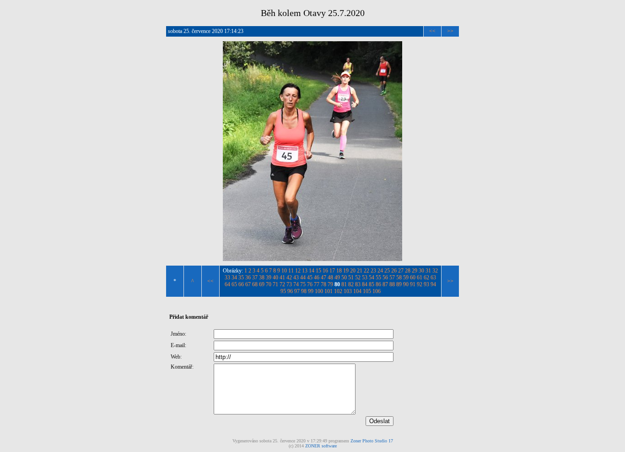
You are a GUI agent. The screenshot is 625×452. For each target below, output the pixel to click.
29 (414, 270)
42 (289, 277)
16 (325, 270)
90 (406, 284)
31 (428, 270)
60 (412, 277)
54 (371, 277)
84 (364, 284)
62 (426, 277)
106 (376, 291)
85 (371, 284)
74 (296, 284)
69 (261, 284)
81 (344, 284)
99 (310, 291)
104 (357, 291)
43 (296, 277)
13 (304, 270)
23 (373, 270)
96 (290, 291)
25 (387, 270)
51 (351, 277)
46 (316, 277)
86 (378, 284)
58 (399, 277)
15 (318, 270)
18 (339, 270)
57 (392, 277)
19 (346, 270)
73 (289, 284)
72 (282, 284)
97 (297, 291)
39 (268, 277)
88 (392, 284)
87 (385, 284)
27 (401, 270)
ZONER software (321, 445)
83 (358, 284)
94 (433, 284)
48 (330, 277)
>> (450, 31)
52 (358, 277)
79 (330, 284)
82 (351, 284)
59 (406, 277)
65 (234, 284)
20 (353, 270)
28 (407, 270)
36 (248, 277)
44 (303, 277)
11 (291, 270)
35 (241, 277)
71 (275, 284)
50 (344, 277)
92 (419, 284)
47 (323, 277)
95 (283, 291)
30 (421, 270)
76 (309, 284)
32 (435, 270)
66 (241, 284)
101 (328, 291)
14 (311, 270)
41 (282, 277)
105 (367, 291)
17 (332, 270)
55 (378, 277)
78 (323, 284)
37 (255, 277)
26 (394, 270)
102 (338, 291)
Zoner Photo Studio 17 (371, 440)
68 (255, 284)
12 (298, 270)
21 (359, 270)
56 (385, 277)
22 (366, 270)
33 (227, 277)
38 (261, 277)
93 (426, 284)
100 (319, 291)
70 (268, 284)
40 (275, 277)
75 (303, 284)
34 (234, 277)
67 (248, 284)
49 (337, 277)
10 (284, 270)
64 (227, 284)
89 (399, 284)
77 (316, 284)
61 (419, 277)
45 (309, 277)
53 (364, 277)
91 (412, 284)
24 (380, 270)
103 (348, 291)
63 (433, 277)
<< (432, 31)
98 (304, 291)
